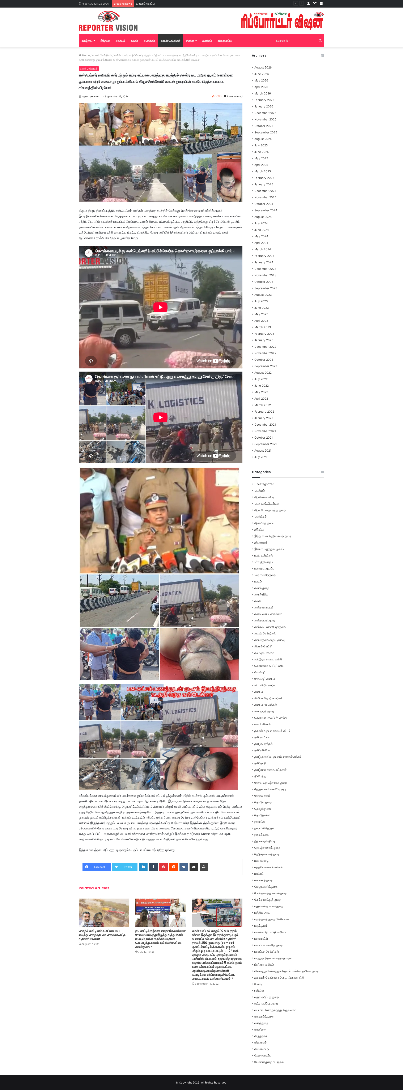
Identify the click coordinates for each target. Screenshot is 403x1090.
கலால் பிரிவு (261, 594)
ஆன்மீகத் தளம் (263, 523)
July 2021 (260, 457)
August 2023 (263, 294)
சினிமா (190, 40)
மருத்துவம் (260, 925)
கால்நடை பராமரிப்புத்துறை (270, 627)
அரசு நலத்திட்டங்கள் (266, 503)
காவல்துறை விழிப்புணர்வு (269, 640)
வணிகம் (207, 40)
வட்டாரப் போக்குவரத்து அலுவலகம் (275, 1010)
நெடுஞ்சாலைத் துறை (267, 847)
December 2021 (265, 424)
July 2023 (261, 301)
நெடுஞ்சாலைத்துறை (266, 854)
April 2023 (261, 320)
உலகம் (134, 40)
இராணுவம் (260, 542)
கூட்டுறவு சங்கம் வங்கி (268, 659)
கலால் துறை (261, 588)
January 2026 (263, 106)
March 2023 (262, 327)
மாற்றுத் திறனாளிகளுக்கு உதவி (273, 958)
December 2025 (265, 113)
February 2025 (264, 178)
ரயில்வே (259, 990)
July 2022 (261, 379)
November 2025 (265, 119)
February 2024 (264, 255)
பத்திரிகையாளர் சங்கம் (268, 867)
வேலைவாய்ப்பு (262, 1055)
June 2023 (261, 307)
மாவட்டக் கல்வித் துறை (268, 945)
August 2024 (263, 216)
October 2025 (263, 126)
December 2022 (265, 346)
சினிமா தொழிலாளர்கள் (268, 698)
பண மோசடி (261, 860)
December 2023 (265, 268)
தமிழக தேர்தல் (263, 743)
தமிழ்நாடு (87, 40)
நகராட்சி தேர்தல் (264, 828)
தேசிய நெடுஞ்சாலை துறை (270, 782)
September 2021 (265, 444)
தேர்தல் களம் (262, 795)
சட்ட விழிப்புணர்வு (265, 685)
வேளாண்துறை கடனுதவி (269, 1062)
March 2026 (262, 93)
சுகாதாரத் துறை (264, 711)
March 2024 (262, 249)
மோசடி (258, 984)
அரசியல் (120, 40)
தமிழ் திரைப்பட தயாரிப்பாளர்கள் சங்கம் (277, 756)
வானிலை (260, 1029)
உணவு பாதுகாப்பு (264, 568)
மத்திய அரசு (262, 912)
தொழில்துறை (262, 808)
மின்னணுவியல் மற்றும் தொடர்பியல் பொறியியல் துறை (286, 971)
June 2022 (261, 385)
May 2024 (261, 236)
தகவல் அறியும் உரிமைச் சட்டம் (272, 730)
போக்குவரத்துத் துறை (267, 899)
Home (85, 55)
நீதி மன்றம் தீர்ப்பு (264, 841)
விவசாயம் (260, 1042)
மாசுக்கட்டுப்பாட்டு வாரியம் (270, 932)
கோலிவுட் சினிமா (264, 679)
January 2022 (263, 418)
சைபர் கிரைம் (262, 724)
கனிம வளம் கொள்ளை (268, 614)
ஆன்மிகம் (149, 40)
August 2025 (263, 139)
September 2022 (265, 366)
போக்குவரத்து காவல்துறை (270, 893)
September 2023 (265, 288)
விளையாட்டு (225, 40)
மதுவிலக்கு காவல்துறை (268, 906)
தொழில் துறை (263, 802)
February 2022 (264, 411)
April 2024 (261, 242)
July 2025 (261, 145)
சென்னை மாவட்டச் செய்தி (270, 717)
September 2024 (265, 210)
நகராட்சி (259, 821)
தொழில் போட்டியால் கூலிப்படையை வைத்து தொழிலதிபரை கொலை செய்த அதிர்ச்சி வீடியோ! (102, 935)
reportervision (90, 96)
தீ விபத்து (260, 776)
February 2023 (264, 333)
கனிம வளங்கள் (263, 607)
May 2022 (261, 392)
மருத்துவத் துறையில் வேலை (271, 919)
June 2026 (261, 74)
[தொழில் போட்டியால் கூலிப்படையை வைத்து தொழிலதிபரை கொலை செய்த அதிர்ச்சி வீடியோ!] (104, 913)
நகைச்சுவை (261, 834)
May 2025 (261, 158)
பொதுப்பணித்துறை (265, 886)
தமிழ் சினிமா (262, 750)
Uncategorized (264, 484)
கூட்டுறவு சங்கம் (264, 653)
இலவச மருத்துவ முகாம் (269, 549)
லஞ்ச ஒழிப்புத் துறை (266, 997)
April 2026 (261, 87)
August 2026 (263, 67)
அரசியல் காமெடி (264, 497)
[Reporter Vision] (108, 21)
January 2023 (263, 340)
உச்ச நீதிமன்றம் (263, 562)
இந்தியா (105, 40)
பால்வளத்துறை (263, 880)
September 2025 (265, 132)
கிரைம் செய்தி (263, 646)
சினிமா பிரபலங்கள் (265, 704)
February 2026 (264, 100)
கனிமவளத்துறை (264, 620)
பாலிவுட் (258, 873)
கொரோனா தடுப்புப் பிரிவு (269, 666)
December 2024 (265, 190)
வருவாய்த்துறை (263, 1016)
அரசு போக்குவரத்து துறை (270, 510)
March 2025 (262, 171)
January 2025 (263, 184)
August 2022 (263, 372)
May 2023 (261, 314)
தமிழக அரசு (262, 737)
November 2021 (265, 431)
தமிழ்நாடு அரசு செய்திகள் (270, 769)
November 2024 (265, 197)
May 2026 (261, 80)
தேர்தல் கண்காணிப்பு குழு (270, 789)
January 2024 (263, 262)
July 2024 (261, 223)
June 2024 (261, 229)
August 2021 (262, 450)
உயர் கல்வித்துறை (265, 575)
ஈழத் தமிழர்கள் (263, 555)
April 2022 (261, 398)
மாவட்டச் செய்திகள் (266, 951)
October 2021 (263, 437)
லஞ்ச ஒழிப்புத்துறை (266, 1003)
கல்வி (257, 601)
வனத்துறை (261, 1023)
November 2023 (265, 275)
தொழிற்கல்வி (262, 815)
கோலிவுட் (260, 672)
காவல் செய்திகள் (170, 40)
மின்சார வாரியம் (264, 964)
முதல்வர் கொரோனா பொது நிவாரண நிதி (279, 977)
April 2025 (261, 165)
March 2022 (262, 405)
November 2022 (265, 353)
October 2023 (263, 281)
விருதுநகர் (260, 1036)
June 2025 (261, 152)
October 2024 (263, 203)
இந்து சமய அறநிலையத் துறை (272, 536)
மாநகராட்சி (261, 938)
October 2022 (263, 359)
